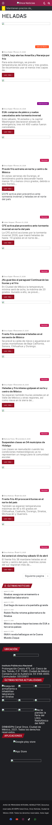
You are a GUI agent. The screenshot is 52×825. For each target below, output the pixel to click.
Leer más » (8, 75)
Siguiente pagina (34, 576)
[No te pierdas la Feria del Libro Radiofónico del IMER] (42, 717)
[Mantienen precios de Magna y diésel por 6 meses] (42, 703)
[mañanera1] (26, 703)
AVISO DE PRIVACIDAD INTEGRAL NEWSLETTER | (22, 805)
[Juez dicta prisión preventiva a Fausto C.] (26, 689)
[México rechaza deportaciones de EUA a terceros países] (9, 713)
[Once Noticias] (26, 3)
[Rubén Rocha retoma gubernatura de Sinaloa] (9, 703)
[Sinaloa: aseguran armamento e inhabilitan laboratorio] (9, 691)
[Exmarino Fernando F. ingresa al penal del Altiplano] (42, 689)
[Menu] (3, 4)
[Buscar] (49, 4)
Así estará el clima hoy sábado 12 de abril (25, 555)
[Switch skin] (44, 4)
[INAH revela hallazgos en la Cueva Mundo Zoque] (26, 713)
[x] (41, 819)
